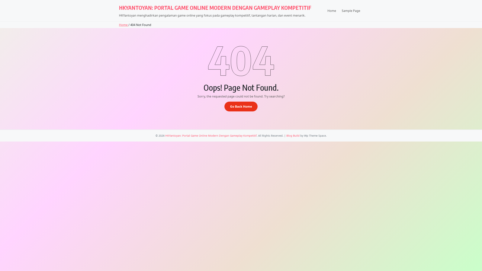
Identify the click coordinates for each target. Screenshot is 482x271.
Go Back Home (241, 106)
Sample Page (351, 11)
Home (331, 11)
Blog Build (293, 135)
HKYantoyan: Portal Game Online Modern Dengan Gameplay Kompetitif (215, 7)
